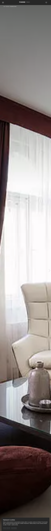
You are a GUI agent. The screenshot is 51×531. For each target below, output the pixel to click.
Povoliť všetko (6, 528)
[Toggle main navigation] (3, 2)
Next (49, 271)
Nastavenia (14, 528)
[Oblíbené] (46, 2)
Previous (1, 271)
